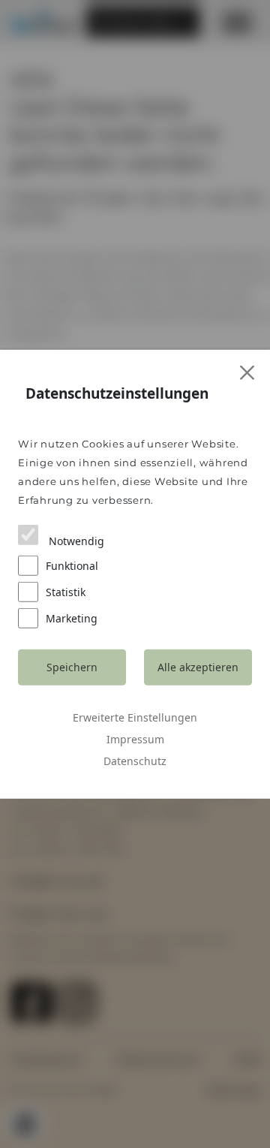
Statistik (66, 591)
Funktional (72, 565)
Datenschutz (135, 760)
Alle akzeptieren (198, 667)
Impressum (135, 738)
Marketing (72, 617)
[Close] (248, 373)
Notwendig (75, 540)
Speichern (72, 667)
